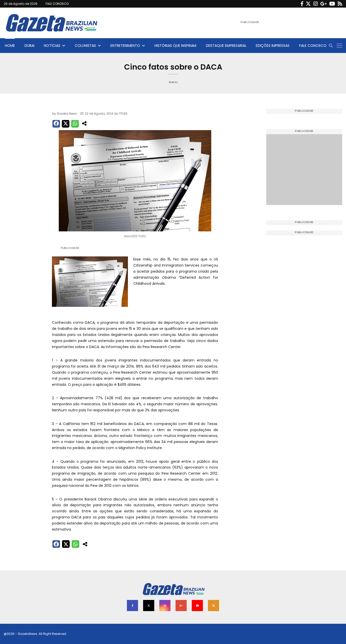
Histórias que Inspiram (175, 45)
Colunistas (85, 45)
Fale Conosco (312, 45)
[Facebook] (302, 4)
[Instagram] (315, 4)
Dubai (29, 45)
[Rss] (340, 4)
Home (10, 45)
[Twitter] (308, 4)
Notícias (52, 45)
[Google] (323, 4)
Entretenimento (125, 45)
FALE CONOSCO (57, 4)
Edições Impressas (273, 45)
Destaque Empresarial (226, 45)
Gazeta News (67, 113)
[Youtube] (332, 4)
